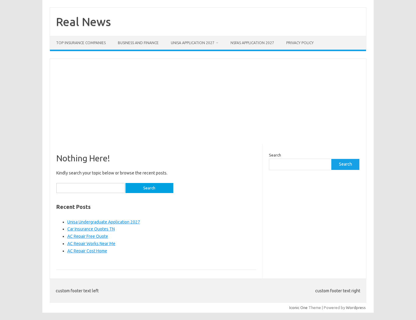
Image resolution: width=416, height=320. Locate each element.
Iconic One (298, 307)
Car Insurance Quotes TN (91, 229)
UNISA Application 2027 (192, 43)
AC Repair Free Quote (87, 236)
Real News (83, 21)
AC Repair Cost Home (87, 250)
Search (275, 155)
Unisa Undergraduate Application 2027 (103, 222)
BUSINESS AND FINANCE (138, 43)
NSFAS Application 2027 (252, 43)
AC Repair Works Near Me (91, 243)
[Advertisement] (208, 101)
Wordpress (356, 307)
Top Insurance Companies (81, 43)
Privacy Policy (300, 43)
